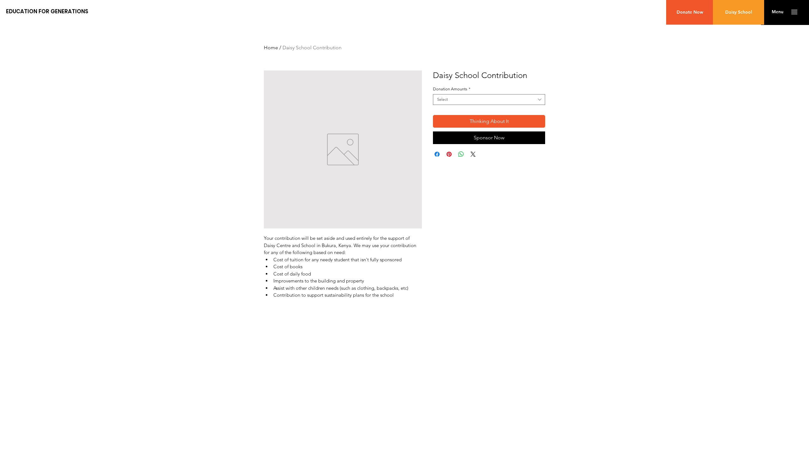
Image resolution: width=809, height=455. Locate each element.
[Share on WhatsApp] (461, 154)
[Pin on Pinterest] (449, 154)
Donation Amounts (452, 89)
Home (271, 48)
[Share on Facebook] (437, 154)
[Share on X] (473, 154)
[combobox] (489, 99)
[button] (777, 12)
